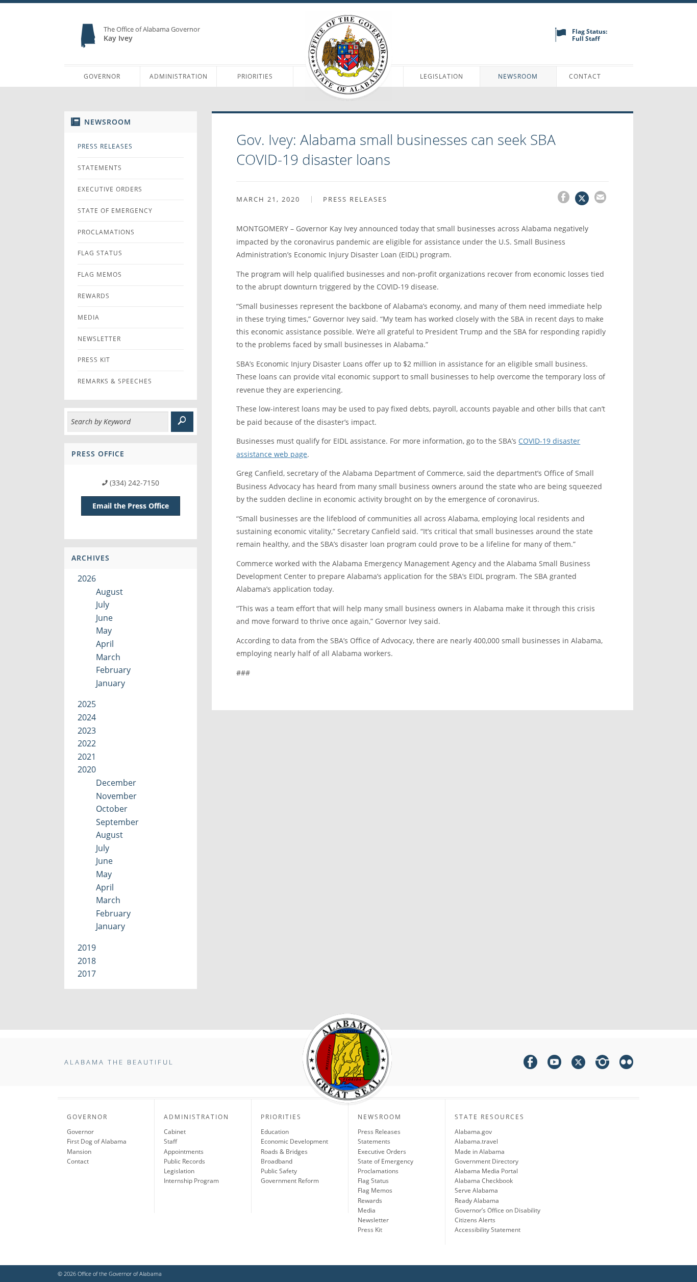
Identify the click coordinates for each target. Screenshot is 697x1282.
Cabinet (175, 1131)
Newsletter (99, 338)
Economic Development (294, 1141)
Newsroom (518, 76)
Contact (585, 76)
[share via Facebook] (566, 198)
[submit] (182, 422)
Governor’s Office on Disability (497, 1210)
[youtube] (554, 1063)
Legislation (441, 76)
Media (88, 317)
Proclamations (106, 232)
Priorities (255, 76)
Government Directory (486, 1161)
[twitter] (578, 1063)
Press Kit (94, 359)
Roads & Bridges (284, 1151)
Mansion (79, 1151)
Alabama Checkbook (484, 1180)
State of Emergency (115, 210)
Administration (179, 76)
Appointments (184, 1151)
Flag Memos (100, 274)
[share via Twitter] (584, 198)
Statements (100, 167)
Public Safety (279, 1171)
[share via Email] (601, 198)
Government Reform (290, 1180)
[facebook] (530, 1063)
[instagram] (602, 1063)
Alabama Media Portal (486, 1171)
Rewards (94, 296)
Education (275, 1131)
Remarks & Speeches (115, 381)
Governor (102, 76)
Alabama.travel (476, 1141)
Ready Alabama (477, 1200)
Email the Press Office (130, 506)
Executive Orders (110, 189)
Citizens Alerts (475, 1220)
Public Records (184, 1161)
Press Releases (105, 146)
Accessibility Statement (487, 1229)
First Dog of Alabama (97, 1141)
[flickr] (626, 1063)
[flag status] (560, 39)
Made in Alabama (480, 1151)
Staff (170, 1141)
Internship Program (191, 1180)
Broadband (276, 1161)
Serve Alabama (476, 1190)
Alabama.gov (473, 1131)
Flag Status (100, 253)
